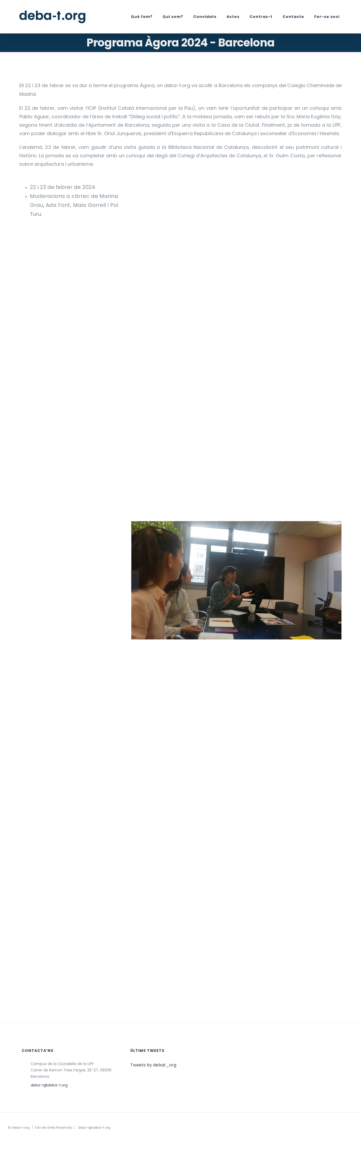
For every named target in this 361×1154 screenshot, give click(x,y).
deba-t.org (21, 1127)
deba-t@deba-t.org (49, 1085)
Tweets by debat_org (153, 1065)
